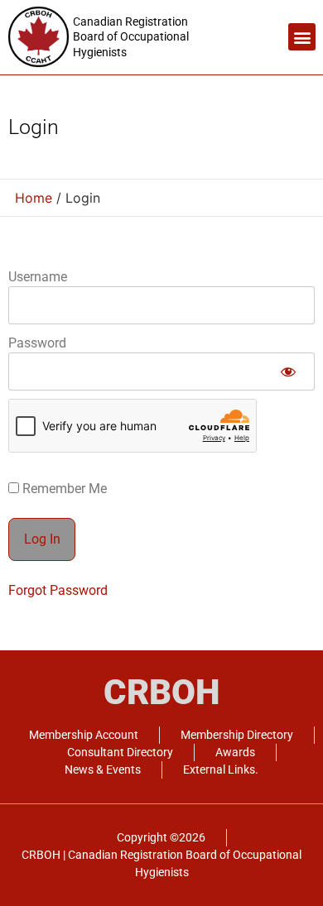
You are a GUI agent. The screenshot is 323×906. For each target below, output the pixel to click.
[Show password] (288, 371)
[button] (302, 36)
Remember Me (63, 489)
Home (33, 197)
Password (37, 343)
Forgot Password (58, 590)
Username (37, 277)
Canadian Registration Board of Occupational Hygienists (131, 36)
